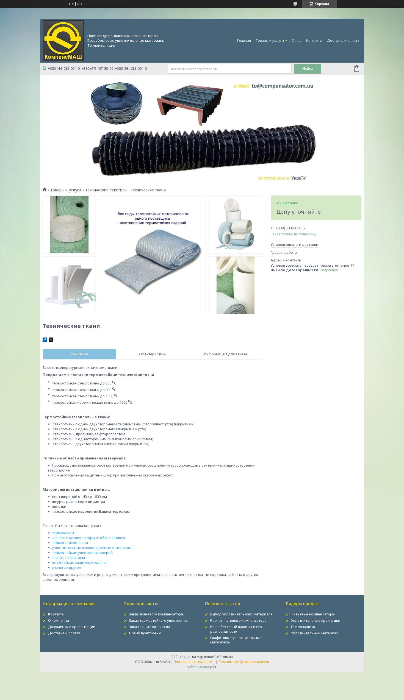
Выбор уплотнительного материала (241, 614)
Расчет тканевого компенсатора (238, 620)
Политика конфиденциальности (243, 661)
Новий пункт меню (145, 633)
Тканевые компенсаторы (313, 614)
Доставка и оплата (343, 40)
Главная (244, 40)
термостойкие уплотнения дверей (82, 552)
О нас (296, 40)
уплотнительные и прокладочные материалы (91, 547)
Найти (307, 69)
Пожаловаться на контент (194, 661)
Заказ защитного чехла (149, 626)
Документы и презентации (71, 626)
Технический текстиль (106, 190)
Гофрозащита (303, 626)
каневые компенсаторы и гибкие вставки (89, 537)
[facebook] (45, 340)
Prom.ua (226, 656)
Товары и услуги (270, 40)
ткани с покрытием (68, 557)
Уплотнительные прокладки (315, 620)
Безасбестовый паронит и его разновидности (236, 629)
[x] (51, 340)
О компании (58, 620)
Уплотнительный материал (314, 633)
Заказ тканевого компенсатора (156, 614)
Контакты (314, 40)
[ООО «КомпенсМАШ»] (63, 40)
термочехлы (63, 532)
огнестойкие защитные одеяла (79, 562)
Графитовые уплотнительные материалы (236, 640)
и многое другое (66, 567)
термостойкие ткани (70, 542)
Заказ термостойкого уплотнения (158, 620)
